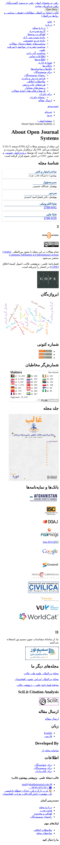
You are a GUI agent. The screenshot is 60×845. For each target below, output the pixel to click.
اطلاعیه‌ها (40, 59)
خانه (49, 21)
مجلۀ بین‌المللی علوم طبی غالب (41, 673)
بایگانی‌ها (47, 65)
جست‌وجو (53, 106)
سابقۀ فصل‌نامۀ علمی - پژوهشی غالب (38, 685)
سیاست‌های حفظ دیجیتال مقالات (27, 43)
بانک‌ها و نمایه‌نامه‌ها (41, 68)
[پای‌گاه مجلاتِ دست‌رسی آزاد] (50, 523)
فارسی (48, 736)
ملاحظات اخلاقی (36, 81)
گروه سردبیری (37, 31)
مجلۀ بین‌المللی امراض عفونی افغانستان (37, 679)
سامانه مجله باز (50, 750)
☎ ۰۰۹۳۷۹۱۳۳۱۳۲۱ (40, 787)
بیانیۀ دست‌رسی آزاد (34, 37)
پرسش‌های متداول (35, 87)
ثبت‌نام (48, 112)
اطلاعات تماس (37, 56)
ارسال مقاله (45, 100)
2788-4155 (50, 218)
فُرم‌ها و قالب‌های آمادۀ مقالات (28, 90)
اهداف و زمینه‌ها (36, 34)
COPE (54, 266)
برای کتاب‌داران (43, 771)
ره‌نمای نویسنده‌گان (34, 75)
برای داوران (45, 94)
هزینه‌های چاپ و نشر (33, 84)
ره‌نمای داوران (37, 97)
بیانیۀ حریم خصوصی (34, 40)
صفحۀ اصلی (45, 120)
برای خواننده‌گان (43, 764)
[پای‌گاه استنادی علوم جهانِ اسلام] (51, 514)
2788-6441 (50, 207)
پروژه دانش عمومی (15, 152)
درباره (48, 24)
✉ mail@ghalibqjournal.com (37, 784)
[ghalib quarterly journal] (49, 704)
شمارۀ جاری (45, 62)
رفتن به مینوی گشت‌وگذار (20, 2)
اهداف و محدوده (43, 813)
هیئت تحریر (46, 810)
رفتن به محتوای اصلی (47, 2)
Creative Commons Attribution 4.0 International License (30, 253)
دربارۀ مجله (38, 28)
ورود (49, 115)
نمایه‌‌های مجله (44, 833)
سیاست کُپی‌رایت (35, 53)
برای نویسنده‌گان (43, 72)
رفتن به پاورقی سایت (47, 6)
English (48, 733)
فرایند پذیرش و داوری (33, 78)
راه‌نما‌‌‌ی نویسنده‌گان (41, 816)
